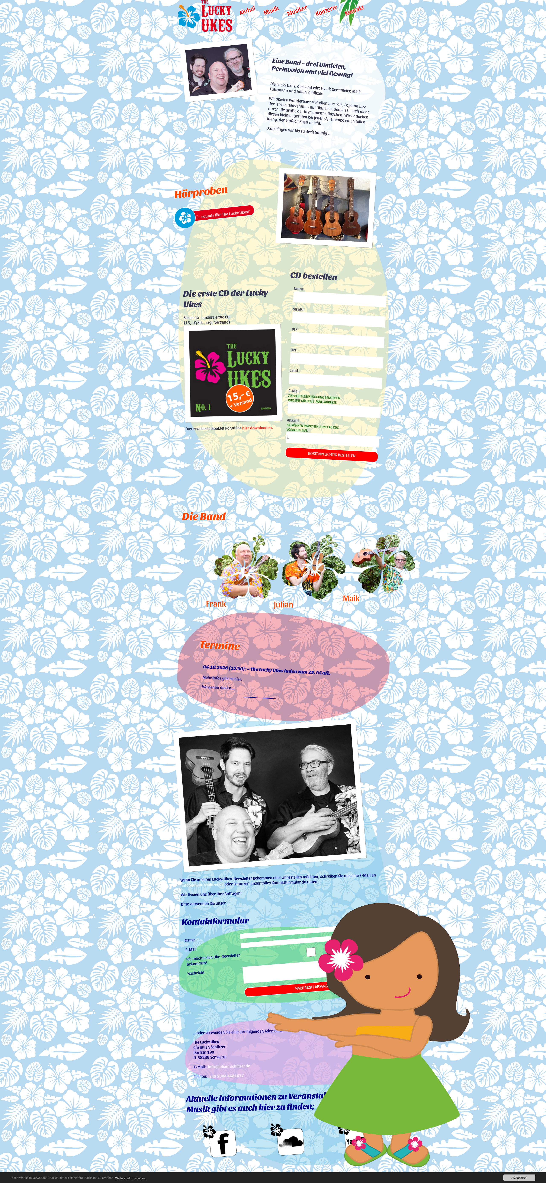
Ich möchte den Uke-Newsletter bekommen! (213, 960)
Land (293, 370)
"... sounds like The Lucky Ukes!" (223, 214)
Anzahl (312, 425)
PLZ (294, 329)
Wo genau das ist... (218, 687)
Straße (298, 309)
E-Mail (314, 396)
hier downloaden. (257, 428)
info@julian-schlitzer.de (203, 885)
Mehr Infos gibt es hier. (222, 678)
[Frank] (214, 567)
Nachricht (196, 973)
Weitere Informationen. (130, 1178)
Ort (293, 350)
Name (299, 289)
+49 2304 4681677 (226, 1076)
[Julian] (282, 567)
